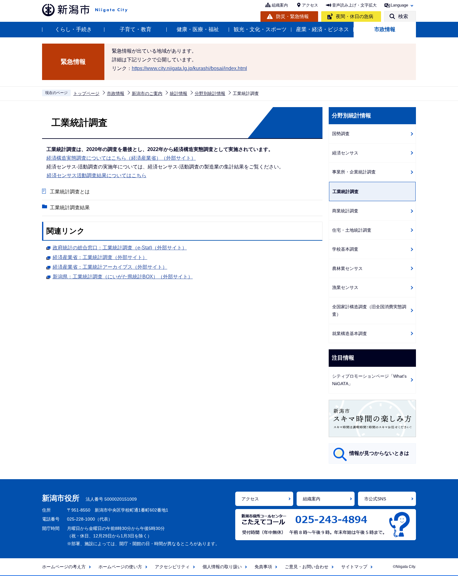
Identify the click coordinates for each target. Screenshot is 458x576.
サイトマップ (354, 566)
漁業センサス (345, 287)
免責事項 (263, 566)
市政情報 (384, 29)
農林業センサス (347, 268)
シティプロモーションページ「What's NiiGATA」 (369, 380)
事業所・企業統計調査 (354, 171)
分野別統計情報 (210, 93)
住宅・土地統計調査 (351, 230)
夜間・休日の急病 (354, 16)
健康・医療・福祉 (198, 29)
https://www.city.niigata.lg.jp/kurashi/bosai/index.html (189, 68)
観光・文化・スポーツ (260, 29)
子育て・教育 (135, 29)
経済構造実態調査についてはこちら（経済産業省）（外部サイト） (121, 158)
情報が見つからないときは (379, 453)
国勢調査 (341, 133)
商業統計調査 (345, 210)
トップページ (86, 93)
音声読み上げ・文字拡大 (354, 5)
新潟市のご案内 (147, 93)
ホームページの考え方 (64, 566)
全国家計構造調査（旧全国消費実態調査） (369, 310)
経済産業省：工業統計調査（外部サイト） (100, 257)
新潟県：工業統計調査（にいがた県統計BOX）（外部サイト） (123, 276)
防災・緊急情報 (292, 16)
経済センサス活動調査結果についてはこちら (96, 175)
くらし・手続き (73, 29)
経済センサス (345, 152)
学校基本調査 (345, 249)
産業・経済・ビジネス (322, 29)
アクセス (310, 5)
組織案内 (280, 5)
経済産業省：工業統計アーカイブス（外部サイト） (110, 267)
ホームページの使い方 (120, 566)
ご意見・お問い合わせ (306, 566)
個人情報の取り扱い (222, 566)
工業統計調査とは (70, 191)
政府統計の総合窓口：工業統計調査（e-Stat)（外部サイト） (120, 247)
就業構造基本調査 (349, 333)
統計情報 (178, 93)
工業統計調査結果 (70, 207)
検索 (403, 16)
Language (399, 5)
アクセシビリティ (172, 566)
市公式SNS (375, 498)
